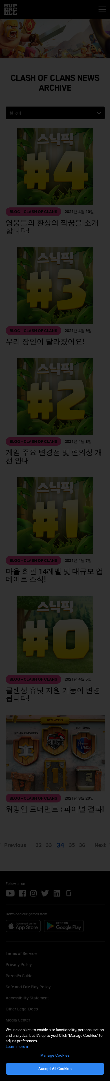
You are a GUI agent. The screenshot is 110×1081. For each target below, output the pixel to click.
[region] (55, 1051)
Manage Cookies (55, 1055)
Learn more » (17, 1046)
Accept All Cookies (54, 1068)
